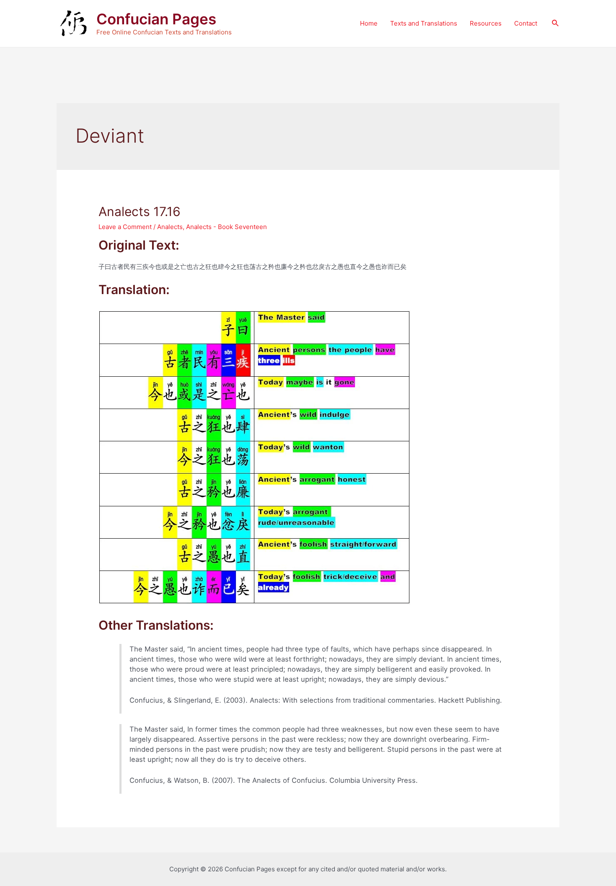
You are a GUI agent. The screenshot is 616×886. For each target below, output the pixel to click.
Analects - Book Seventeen (226, 227)
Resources (486, 23)
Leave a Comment (125, 227)
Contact (525, 23)
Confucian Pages (156, 19)
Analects (170, 227)
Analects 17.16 (139, 211)
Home (369, 23)
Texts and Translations (423, 23)
